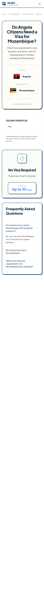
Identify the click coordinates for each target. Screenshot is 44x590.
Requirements (14, 14)
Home (4, 14)
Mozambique (28, 14)
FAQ (9, 126)
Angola (39, 14)
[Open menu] (39, 3)
